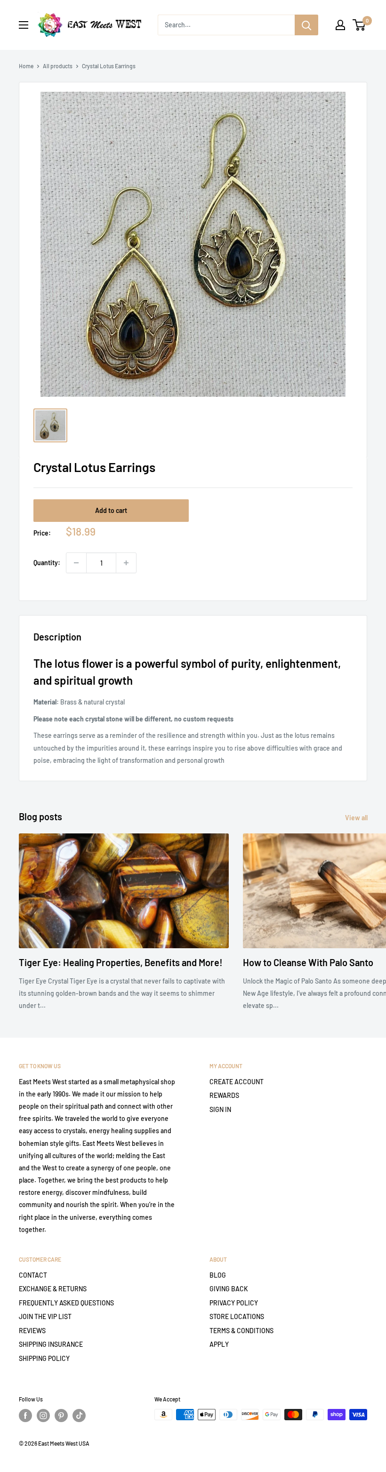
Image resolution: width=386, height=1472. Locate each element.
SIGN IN (220, 1109)
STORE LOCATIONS (236, 1316)
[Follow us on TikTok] (79, 1415)
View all (357, 818)
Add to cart (111, 510)
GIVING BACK (228, 1289)
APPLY (219, 1344)
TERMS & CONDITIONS (241, 1331)
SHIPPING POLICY (44, 1358)
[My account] (340, 25)
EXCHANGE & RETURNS (53, 1289)
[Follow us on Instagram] (43, 1415)
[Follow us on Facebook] (25, 1415)
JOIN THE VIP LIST (45, 1316)
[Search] (306, 25)
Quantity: (46, 563)
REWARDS (224, 1095)
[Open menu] (23, 25)
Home (26, 66)
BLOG (217, 1275)
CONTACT (33, 1275)
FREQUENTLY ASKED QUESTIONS (66, 1303)
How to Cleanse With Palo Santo (308, 962)
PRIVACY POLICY (233, 1303)
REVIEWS (32, 1331)
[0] (359, 25)
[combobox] (226, 25)
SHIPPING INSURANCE (51, 1344)
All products (57, 66)
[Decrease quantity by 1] (76, 563)
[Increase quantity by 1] (126, 563)
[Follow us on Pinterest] (61, 1415)
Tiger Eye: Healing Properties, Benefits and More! (121, 962)
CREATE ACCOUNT (236, 1082)
